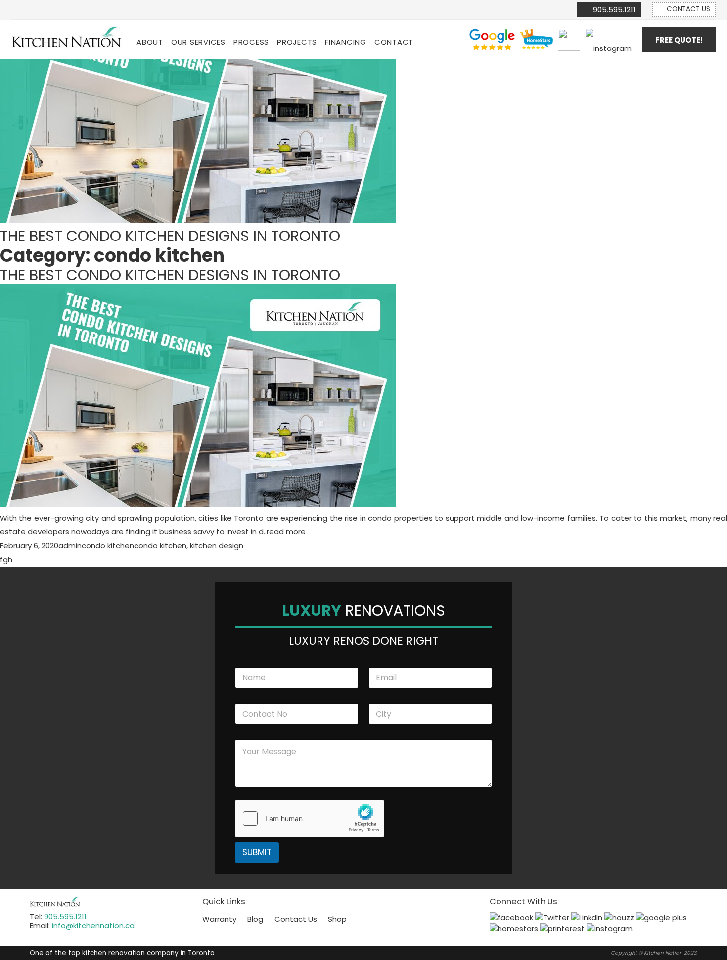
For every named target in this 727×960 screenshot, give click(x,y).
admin (70, 545)
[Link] (66, 39)
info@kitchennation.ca (93, 925)
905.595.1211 (65, 917)
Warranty (219, 919)
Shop (337, 919)
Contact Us (295, 919)
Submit (257, 852)
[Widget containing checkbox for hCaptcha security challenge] (309, 818)
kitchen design (216, 545)
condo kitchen (108, 545)
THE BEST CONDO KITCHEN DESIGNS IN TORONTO (170, 275)
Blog (255, 919)
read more (286, 532)
